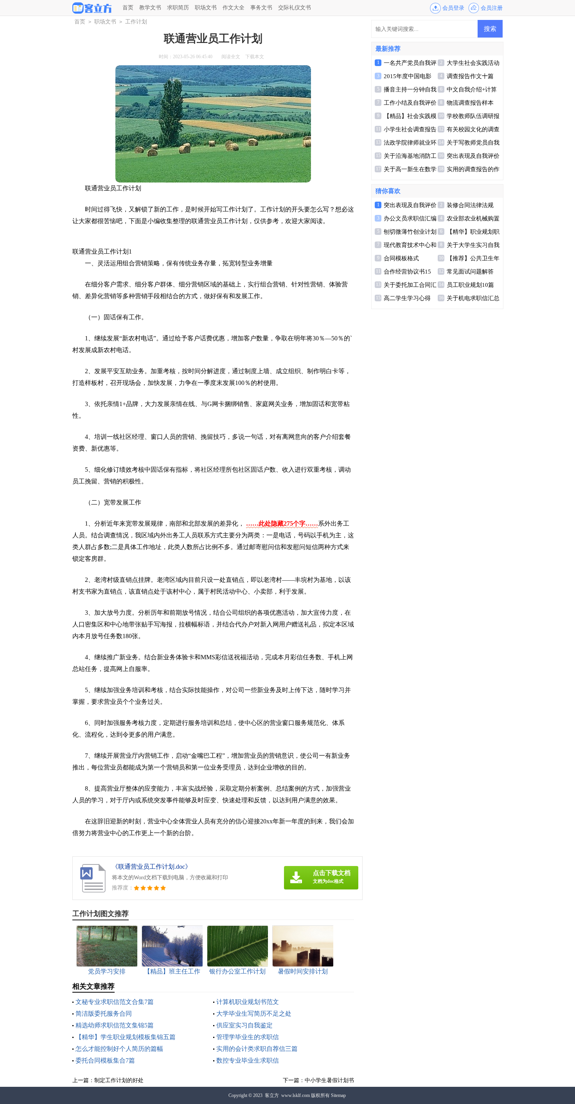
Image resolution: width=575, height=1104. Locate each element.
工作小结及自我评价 (410, 103)
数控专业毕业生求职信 (247, 1060)
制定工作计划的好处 (119, 1080)
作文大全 (233, 8)
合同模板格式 (401, 258)
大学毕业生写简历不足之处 (253, 1013)
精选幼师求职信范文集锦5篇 (114, 1025)
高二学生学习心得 (407, 298)
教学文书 (150, 8)
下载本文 (254, 56)
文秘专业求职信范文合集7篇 (114, 1001)
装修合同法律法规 (470, 205)
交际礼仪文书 (294, 8)
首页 (127, 8)
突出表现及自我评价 (473, 156)
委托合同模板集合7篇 (105, 1060)
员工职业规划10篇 (470, 285)
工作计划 (136, 22)
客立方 (272, 1095)
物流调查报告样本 (470, 103)
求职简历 (178, 8)
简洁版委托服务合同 (103, 1013)
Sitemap (338, 1095)
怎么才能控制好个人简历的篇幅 (119, 1048)
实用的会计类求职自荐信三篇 (257, 1048)
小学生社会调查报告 (410, 129)
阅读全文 (230, 56)
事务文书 (261, 8)
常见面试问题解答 (470, 271)
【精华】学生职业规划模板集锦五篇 (125, 1037)
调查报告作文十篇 (470, 76)
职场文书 (206, 8)
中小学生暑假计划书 (329, 1080)
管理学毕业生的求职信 (247, 1037)
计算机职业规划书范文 (247, 1001)
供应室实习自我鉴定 (244, 1025)
